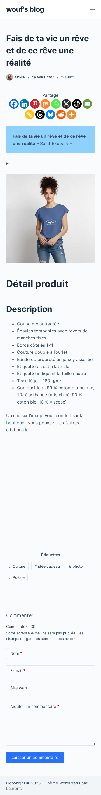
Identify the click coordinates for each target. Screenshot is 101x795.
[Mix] (45, 104)
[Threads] (40, 114)
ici (27, 429)
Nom (16, 653)
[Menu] (92, 9)
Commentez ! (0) (21, 626)
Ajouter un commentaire (34, 706)
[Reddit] (61, 114)
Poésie (17, 577)
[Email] (87, 104)
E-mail (17, 670)
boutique (16, 422)
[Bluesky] (50, 114)
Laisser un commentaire (35, 757)
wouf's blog (25, 9)
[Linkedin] (24, 104)
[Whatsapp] (56, 104)
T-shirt (67, 77)
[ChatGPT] (77, 104)
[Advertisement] (50, 490)
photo (76, 566)
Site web (18, 687)
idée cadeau (47, 566)
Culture (17, 566)
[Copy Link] (29, 114)
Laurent (13, 788)
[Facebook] (14, 104)
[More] (71, 114)
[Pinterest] (35, 104)
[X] (66, 104)
